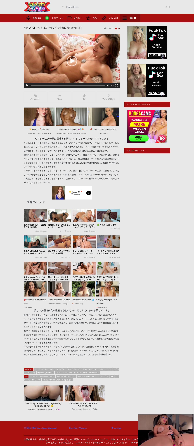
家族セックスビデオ (89, 369)
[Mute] (108, 85)
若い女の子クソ (94, 372)
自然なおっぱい (67, 380)
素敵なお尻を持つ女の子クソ (65, 376)
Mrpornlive (116, 428)
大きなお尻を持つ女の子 (45, 372)
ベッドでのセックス (33, 380)
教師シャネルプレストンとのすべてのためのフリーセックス (35, 279)
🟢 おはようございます (106, 225)
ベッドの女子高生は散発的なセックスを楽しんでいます (108, 253)
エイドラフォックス (41, 369)
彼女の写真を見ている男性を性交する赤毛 (35, 226)
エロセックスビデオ (74, 369)
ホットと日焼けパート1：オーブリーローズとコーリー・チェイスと (84, 253)
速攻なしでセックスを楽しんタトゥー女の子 (59, 226)
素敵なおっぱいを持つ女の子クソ (88, 376)
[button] (72, 61)
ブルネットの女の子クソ (58, 369)
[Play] (27, 85)
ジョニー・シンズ (61, 372)
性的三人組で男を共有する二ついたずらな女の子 (84, 278)
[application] (72, 61)
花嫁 (112, 376)
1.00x (113, 85)
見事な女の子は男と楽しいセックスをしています (108, 278)
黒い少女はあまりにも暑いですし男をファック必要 (59, 278)
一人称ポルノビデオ (104, 369)
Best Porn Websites (78, 428)
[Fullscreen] (116, 85)
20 (118, 28)
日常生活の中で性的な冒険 (51, 380)
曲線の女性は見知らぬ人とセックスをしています (35, 252)
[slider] (68, 85)
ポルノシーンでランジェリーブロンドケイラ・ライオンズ (84, 227)
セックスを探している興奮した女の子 (42, 376)
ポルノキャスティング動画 (78, 372)
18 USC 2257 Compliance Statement (40, 428)
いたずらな (105, 376)
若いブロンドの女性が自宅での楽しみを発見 (59, 252)
